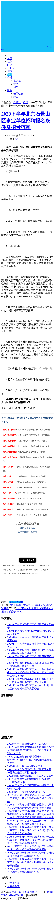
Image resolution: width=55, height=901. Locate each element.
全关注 (17, 102)
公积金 (11, 68)
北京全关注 (13, 883)
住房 (9, 71)
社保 (9, 61)
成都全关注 (13, 886)
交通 (9, 77)
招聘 (9, 74)
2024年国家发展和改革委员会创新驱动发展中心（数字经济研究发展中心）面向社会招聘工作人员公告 (30, 672)
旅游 (15, 84)
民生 (9, 90)
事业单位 (13, 602)
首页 (9, 58)
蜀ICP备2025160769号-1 (31, 892)
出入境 (17, 80)
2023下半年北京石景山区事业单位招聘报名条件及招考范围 (25, 120)
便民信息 (18, 93)
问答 (15, 87)
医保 (9, 64)
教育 (15, 97)
